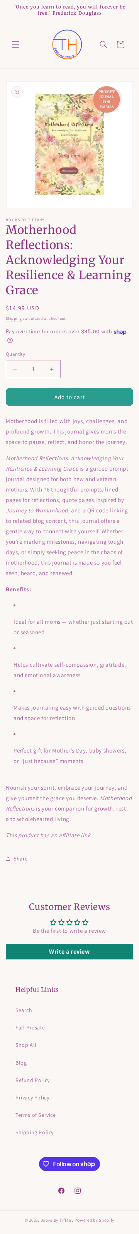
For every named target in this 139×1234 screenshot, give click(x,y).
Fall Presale (30, 1027)
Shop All (26, 1044)
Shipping (14, 318)
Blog (21, 1062)
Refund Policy (32, 1080)
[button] (15, 44)
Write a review (69, 951)
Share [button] (21, 858)
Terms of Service (35, 1114)
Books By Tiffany (57, 1220)
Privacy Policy (32, 1097)
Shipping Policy (34, 1132)
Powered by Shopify (94, 1220)
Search (23, 1010)
